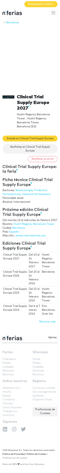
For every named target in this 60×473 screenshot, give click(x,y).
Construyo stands (43, 388)
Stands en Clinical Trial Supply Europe (30, 138)
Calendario (9, 359)
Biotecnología (24, 190)
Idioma (52, 337)
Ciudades (8, 367)
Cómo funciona (12, 407)
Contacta (8, 399)
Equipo (6, 395)
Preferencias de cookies (14, 458)
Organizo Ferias (42, 399)
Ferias (7, 352)
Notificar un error (43, 159)
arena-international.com (31, 235)
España (13, 232)
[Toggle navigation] (53, 13)
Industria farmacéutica (36, 194)
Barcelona (18, 228)
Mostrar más (47, 321)
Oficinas (7, 403)
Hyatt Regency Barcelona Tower (34, 224)
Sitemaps (40, 352)
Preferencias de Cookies (45, 411)
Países (6, 363)
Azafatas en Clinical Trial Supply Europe (30, 149)
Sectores (8, 370)
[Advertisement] (30, 58)
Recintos (8, 374)
